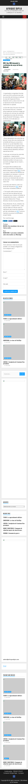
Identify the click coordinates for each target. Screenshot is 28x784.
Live (24, 16)
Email (4, 666)
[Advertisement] (14, 36)
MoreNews (24, 780)
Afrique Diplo (14, 8)
